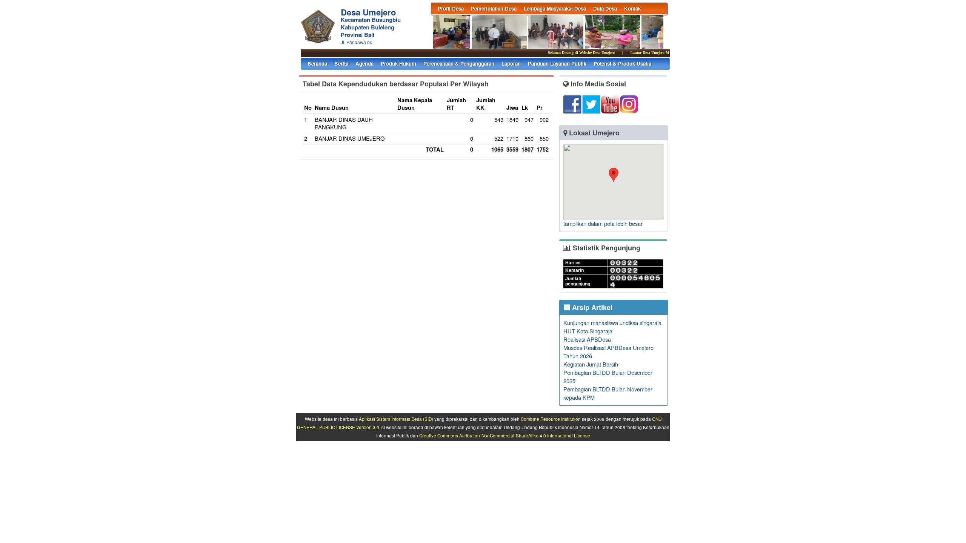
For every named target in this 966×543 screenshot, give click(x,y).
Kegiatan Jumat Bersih (590, 364)
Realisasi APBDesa (587, 339)
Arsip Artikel (591, 307)
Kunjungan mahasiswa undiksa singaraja (612, 323)
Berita (341, 63)
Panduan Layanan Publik (557, 63)
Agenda (364, 63)
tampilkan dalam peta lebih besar (603, 223)
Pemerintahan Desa (494, 8)
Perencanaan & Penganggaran (458, 63)
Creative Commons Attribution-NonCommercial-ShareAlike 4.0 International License (504, 436)
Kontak (632, 8)
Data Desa (605, 8)
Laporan (511, 63)
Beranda (317, 63)
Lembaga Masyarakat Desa (555, 8)
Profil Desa (451, 8)
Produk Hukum (398, 63)
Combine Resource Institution (551, 419)
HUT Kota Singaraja (587, 331)
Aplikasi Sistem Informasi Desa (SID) (396, 419)
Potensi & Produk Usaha (622, 63)
